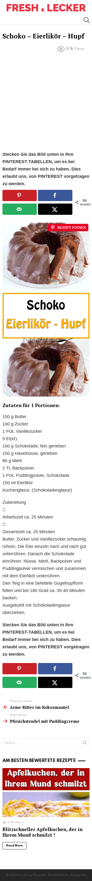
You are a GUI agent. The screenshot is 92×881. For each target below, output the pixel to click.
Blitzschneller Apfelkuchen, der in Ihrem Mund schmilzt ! (42, 832)
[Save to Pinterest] (19, 195)
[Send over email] (19, 209)
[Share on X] (55, 209)
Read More (14, 845)
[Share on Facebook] (55, 195)
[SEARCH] (87, 20)
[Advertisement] (46, 103)
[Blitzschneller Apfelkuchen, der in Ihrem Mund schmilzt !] (46, 792)
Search (85, 743)
